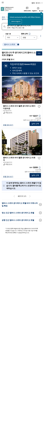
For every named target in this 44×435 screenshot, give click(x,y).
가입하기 (34, 11)
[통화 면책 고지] (29, 33)
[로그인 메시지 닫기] (41, 14)
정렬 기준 (8, 34)
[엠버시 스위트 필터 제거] (18, 44)
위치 (3, 17)
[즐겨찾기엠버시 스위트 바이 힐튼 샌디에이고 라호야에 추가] (39, 158)
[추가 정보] (39, 116)
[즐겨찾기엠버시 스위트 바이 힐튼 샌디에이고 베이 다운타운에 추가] (39, 106)
